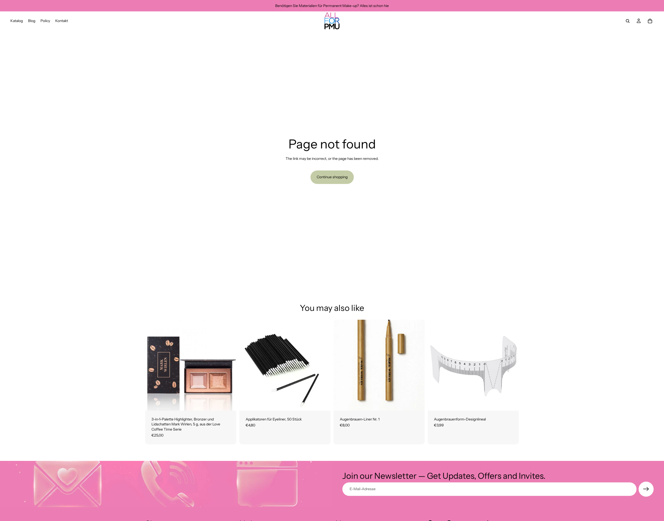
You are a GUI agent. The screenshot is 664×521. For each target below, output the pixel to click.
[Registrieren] (646, 489)
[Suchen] (627, 21)
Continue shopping (332, 177)
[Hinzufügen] (228, 402)
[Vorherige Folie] (435, 365)
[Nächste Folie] (511, 365)
